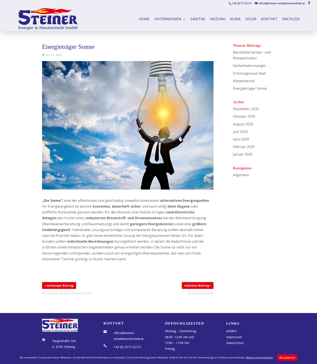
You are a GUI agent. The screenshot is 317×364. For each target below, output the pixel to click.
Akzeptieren (287, 357)
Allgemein (241, 175)
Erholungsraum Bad (249, 73)
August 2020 (243, 124)
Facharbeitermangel (249, 65)
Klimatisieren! (244, 81)
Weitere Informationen (259, 357)
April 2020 (241, 139)
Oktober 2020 (244, 116)
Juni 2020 (240, 131)
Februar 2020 (243, 146)
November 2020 (246, 108)
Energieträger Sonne (250, 88)
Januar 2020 (242, 154)
